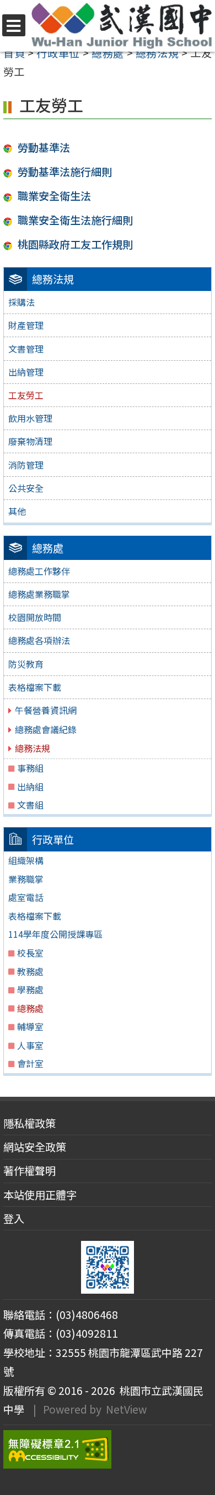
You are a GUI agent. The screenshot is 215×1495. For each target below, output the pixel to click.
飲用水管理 (30, 418)
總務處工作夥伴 (39, 571)
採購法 (21, 302)
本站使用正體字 (40, 1194)
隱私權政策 (29, 1123)
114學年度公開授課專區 (55, 934)
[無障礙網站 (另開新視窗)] (107, 1449)
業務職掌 (26, 879)
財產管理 (26, 325)
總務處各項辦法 (39, 640)
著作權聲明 (29, 1170)
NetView (126, 1409)
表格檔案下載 (34, 687)
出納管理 (26, 371)
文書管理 (26, 348)
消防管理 (26, 464)
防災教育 (26, 663)
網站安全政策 (34, 1147)
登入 (13, 1218)
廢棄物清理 (30, 441)
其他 (17, 511)
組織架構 (26, 860)
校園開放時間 (34, 617)
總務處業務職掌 (39, 594)
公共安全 (26, 487)
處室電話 (26, 897)
